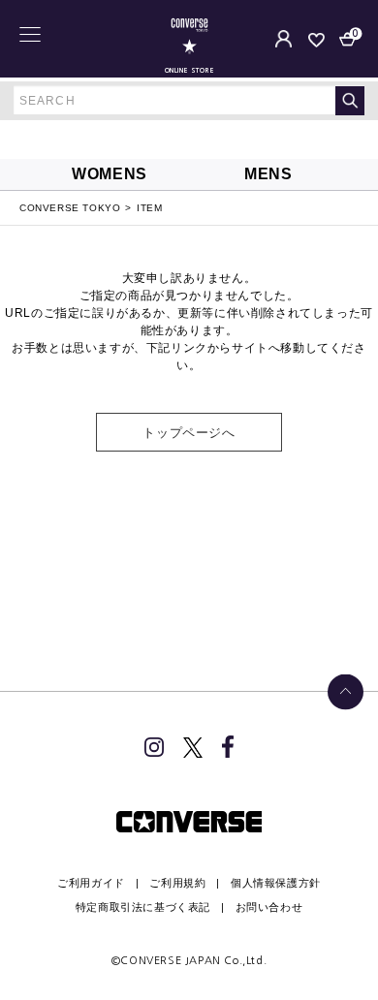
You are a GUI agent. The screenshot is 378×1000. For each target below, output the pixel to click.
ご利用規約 (177, 883)
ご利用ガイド (91, 883)
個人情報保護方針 (276, 883)
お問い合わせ (269, 907)
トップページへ (189, 432)
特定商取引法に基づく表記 (143, 907)
